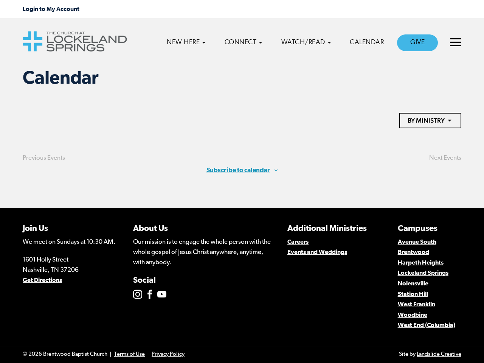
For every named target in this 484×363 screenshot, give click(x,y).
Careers (298, 242)
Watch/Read (303, 42)
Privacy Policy (168, 354)
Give (417, 42)
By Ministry (426, 120)
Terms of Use (129, 354)
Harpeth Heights (421, 263)
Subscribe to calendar (238, 170)
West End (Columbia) (426, 325)
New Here (183, 42)
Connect (241, 42)
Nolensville (413, 284)
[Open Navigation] (455, 42)
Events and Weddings (317, 252)
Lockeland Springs (423, 273)
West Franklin (416, 305)
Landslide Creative (439, 354)
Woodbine (412, 315)
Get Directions (42, 280)
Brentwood (413, 252)
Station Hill (413, 294)
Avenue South (417, 242)
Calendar (367, 42)
